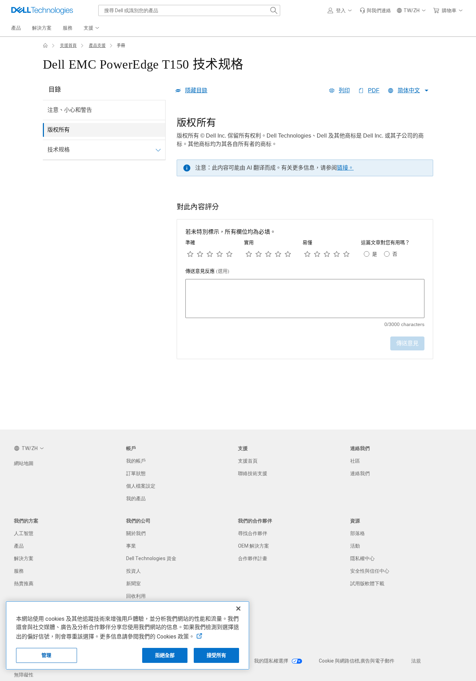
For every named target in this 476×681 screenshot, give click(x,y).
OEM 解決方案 (253, 546)
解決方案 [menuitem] (42, 28)
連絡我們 (360, 473)
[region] (305, 149)
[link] (375, 10)
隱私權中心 (362, 558)
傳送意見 (407, 343)
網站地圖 (23, 463)
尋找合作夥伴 (252, 533)
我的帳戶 (136, 461)
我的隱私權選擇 (271, 661)
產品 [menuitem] (16, 28)
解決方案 (23, 558)
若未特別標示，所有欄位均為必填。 (230, 232)
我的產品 (136, 498)
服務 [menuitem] (67, 28)
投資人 (133, 571)
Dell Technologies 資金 (151, 558)
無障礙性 (23, 675)
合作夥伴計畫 (252, 558)
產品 (19, 546)
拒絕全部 (165, 655)
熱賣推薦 (23, 583)
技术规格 (58, 150)
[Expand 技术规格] (158, 150)
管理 (46, 655)
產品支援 (97, 45)
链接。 (345, 168)
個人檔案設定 (140, 486)
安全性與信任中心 (369, 571)
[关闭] (238, 608)
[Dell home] (45, 45)
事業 (131, 546)
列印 (344, 90)
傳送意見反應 (207, 271)
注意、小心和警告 (69, 110)
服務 (19, 571)
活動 (355, 546)
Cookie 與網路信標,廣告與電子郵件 (356, 661)
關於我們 (136, 533)
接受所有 (217, 655)
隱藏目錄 (196, 90)
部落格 (357, 533)
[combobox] (189, 10)
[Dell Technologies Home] (42, 10)
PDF (373, 90)
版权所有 (58, 130)
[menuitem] (92, 28)
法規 (416, 661)
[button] (341, 10)
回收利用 (136, 596)
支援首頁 (68, 45)
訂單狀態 (136, 473)
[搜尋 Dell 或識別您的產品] (274, 10)
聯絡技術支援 (252, 473)
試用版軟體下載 (367, 583)
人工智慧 (23, 533)
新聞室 (133, 583)
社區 (355, 461)
